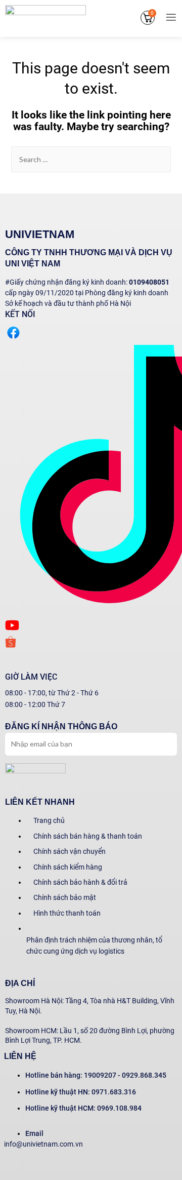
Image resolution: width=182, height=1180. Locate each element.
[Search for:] (91, 159)
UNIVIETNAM (39, 234)
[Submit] (160, 743)
